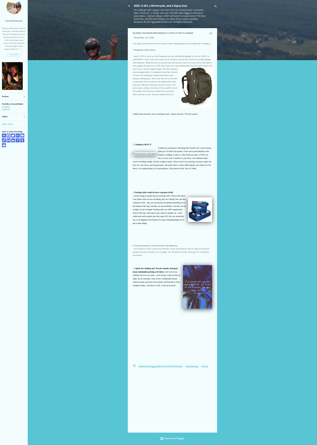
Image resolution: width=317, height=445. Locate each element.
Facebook (6, 110)
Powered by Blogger (173, 438)
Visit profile (14, 55)
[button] (210, 34)
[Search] (215, 7)
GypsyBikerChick (14, 21)
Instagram (6, 107)
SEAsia (204, 366)
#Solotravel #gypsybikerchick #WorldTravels (161, 366)
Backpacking (192, 366)
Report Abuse (7, 124)
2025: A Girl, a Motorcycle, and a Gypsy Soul (160, 5)
